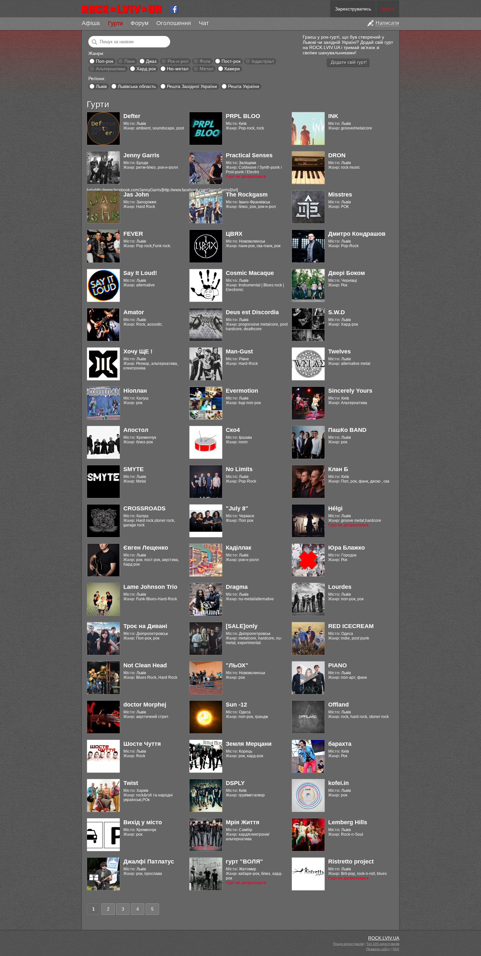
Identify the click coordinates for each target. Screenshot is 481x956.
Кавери (232, 68)
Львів (101, 86)
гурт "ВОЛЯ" (244, 861)
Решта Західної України (192, 86)
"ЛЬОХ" (237, 665)
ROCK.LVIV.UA (383, 938)
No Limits (239, 469)
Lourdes (339, 587)
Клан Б (338, 469)
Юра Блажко (346, 547)
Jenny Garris (141, 155)
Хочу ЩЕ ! (137, 351)
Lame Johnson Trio (150, 587)
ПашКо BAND (347, 430)
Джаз (151, 61)
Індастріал (263, 61)
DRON (337, 155)
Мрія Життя (242, 822)
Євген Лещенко (145, 547)
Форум (140, 23)
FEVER (133, 233)
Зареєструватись (353, 8)
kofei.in (338, 783)
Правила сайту (378, 949)
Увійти (387, 8)
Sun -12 (236, 704)
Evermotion (242, 390)
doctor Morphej (144, 704)
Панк (129, 61)
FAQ (396, 949)
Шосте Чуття (142, 744)
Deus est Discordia (252, 312)
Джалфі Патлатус (148, 861)
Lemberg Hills (347, 822)
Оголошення (173, 23)
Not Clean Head (145, 665)
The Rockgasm (247, 194)
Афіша (91, 23)
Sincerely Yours (350, 390)
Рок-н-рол (178, 61)
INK (333, 116)
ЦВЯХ (234, 233)
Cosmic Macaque (250, 273)
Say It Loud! (140, 273)
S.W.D (336, 312)
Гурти (115, 23)
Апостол (135, 430)
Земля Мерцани (249, 744)
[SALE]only (242, 626)
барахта (339, 744)
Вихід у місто (142, 822)
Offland (338, 704)
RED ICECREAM (351, 626)
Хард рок (146, 68)
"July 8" (237, 508)
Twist (130, 783)
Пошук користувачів (348, 944)
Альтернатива (110, 68)
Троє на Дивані (145, 626)
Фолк (205, 61)
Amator (133, 312)
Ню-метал (177, 68)
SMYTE (133, 469)
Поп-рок (104, 61)
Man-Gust (239, 351)
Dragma (237, 587)
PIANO (337, 665)
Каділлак (238, 547)
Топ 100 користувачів (382, 944)
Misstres (340, 194)
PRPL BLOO (243, 116)
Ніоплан (135, 390)
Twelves (339, 351)
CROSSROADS (144, 508)
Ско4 (233, 430)
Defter (131, 116)
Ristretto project (351, 861)
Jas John (136, 194)
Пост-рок (231, 61)
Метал (206, 68)
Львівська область (137, 86)
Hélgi (335, 508)
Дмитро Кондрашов (356, 233)
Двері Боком (346, 273)
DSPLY (235, 783)
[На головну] (124, 8)
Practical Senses (249, 155)
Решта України (243, 86)
